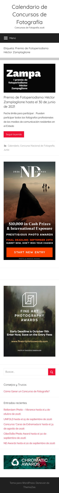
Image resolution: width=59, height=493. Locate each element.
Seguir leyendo (14, 134)
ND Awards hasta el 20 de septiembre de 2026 (29, 443)
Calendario (13, 145)
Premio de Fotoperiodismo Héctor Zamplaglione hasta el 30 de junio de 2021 (29, 102)
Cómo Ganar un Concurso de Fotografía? (27, 391)
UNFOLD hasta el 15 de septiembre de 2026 (28, 419)
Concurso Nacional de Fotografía (37, 145)
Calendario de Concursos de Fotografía (29, 14)
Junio (6, 149)
